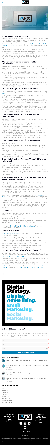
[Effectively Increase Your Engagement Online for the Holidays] (3, 360)
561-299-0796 (7, 331)
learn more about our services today (31, 267)
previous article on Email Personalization (21, 226)
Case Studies (5, 390)
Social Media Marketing (7, 402)
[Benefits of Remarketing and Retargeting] (3, 373)
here (3, 93)
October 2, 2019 (5, 33)
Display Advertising (6, 394)
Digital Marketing (5, 392)
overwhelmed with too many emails (14, 256)
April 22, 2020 (9, 381)
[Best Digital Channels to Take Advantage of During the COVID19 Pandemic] (3, 366)
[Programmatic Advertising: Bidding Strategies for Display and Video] (3, 378)
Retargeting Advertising (7, 400)
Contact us (5, 266)
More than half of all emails (11, 233)
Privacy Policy (25, 435)
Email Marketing (16, 33)
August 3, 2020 (9, 369)
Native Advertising (6, 398)
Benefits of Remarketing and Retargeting (20, 373)
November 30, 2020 (10, 362)
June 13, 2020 (9, 374)
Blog (10, 33)
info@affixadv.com (10, 421)
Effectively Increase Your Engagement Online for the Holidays (26, 360)
